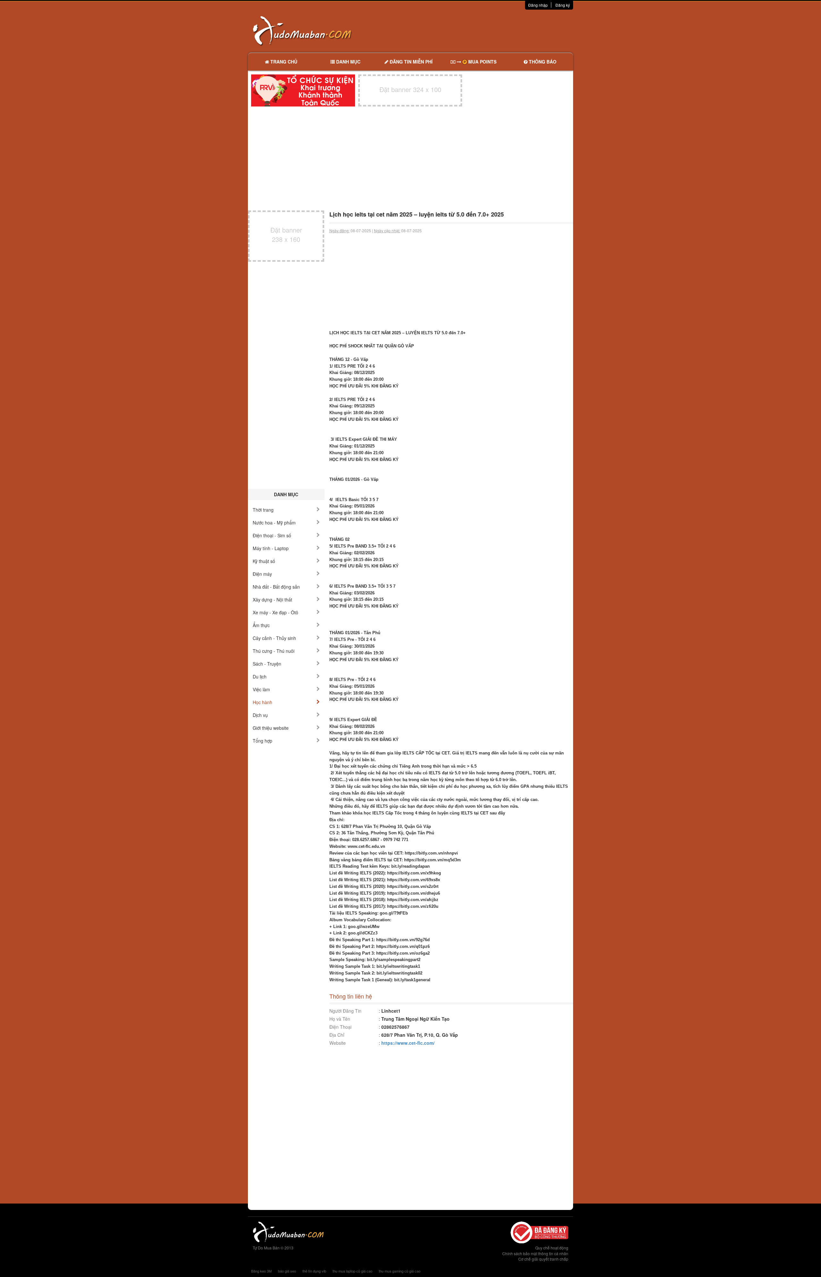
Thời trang (263, 510)
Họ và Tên (339, 1019)
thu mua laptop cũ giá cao (352, 1270)
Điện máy (262, 574)
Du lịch (260, 676)
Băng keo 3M (261, 1270)
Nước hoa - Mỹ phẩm (274, 522)
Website (337, 1043)
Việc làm (261, 689)
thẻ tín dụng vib (314, 1270)
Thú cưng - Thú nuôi (273, 651)
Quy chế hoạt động (551, 1247)
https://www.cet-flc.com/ (408, 1043)
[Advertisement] (478, 30)
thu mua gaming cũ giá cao (399, 1270)
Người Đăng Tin (345, 1011)
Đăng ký (562, 5)
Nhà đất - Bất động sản (276, 586)
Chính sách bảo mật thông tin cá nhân (535, 1253)
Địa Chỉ (336, 1035)
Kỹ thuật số (264, 561)
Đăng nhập (538, 5)
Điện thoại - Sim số (272, 535)
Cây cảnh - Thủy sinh (274, 638)
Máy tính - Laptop (271, 548)
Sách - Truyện (267, 663)
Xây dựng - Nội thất (272, 599)
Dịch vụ (260, 715)
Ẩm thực (261, 625)
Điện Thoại (340, 1027)
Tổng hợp (262, 740)
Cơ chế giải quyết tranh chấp (543, 1259)
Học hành (262, 702)
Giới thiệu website (271, 728)
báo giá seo (287, 1270)
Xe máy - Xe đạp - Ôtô (275, 612)
